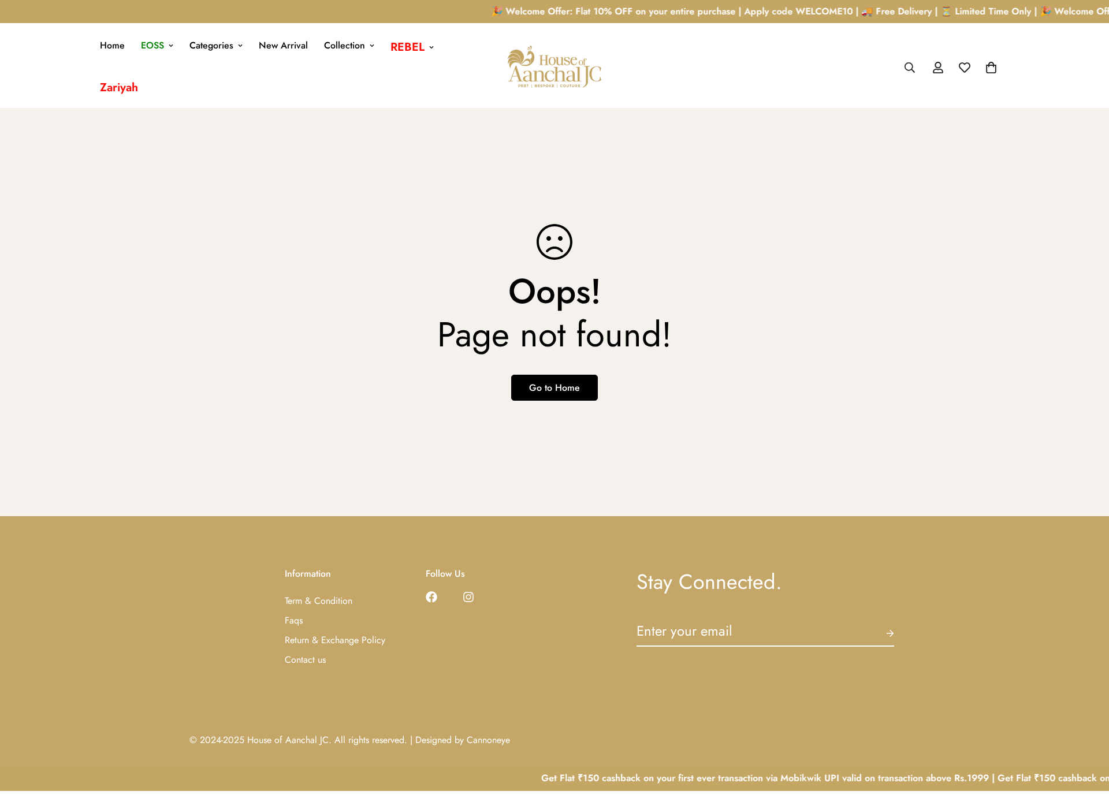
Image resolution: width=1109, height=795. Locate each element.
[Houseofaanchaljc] (554, 68)
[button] (991, 67)
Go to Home (554, 387)
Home (112, 45)
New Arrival (283, 45)
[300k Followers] (431, 597)
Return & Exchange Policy (335, 640)
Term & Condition (318, 600)
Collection (344, 45)
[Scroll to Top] (1086, 732)
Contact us (305, 659)
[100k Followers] (468, 597)
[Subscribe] (881, 633)
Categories (211, 45)
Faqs (294, 620)
